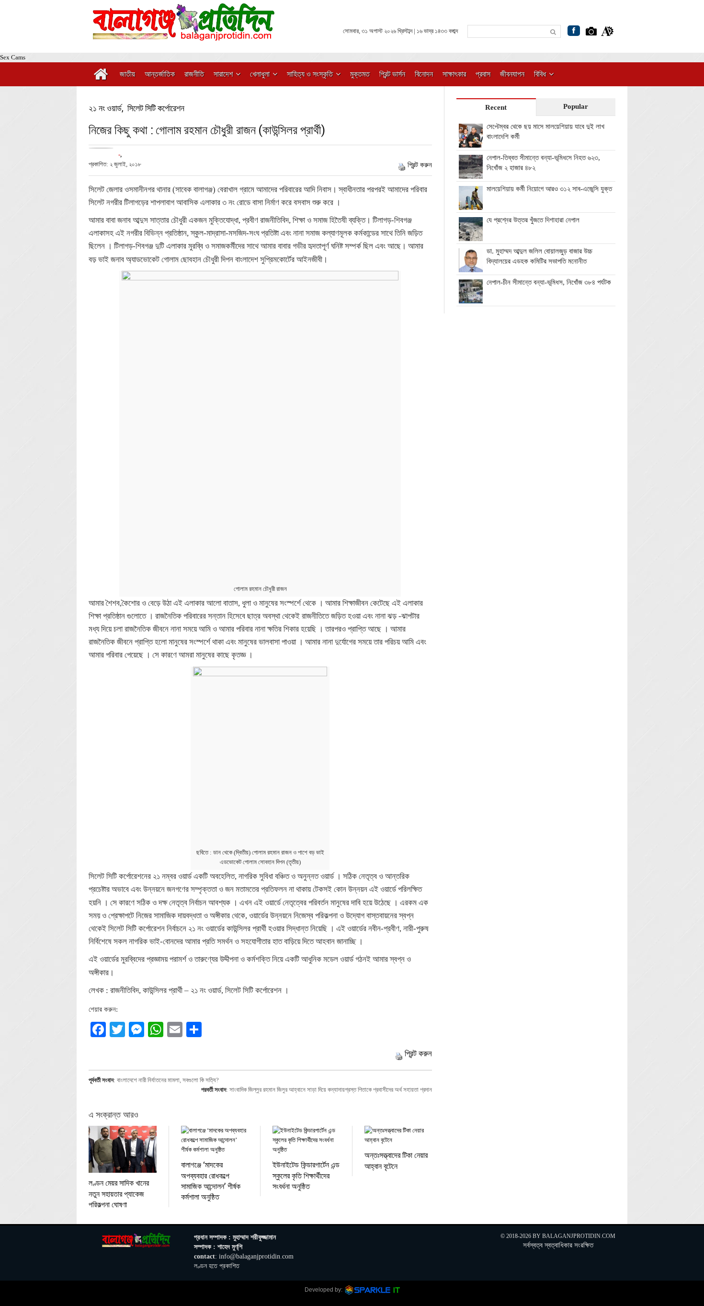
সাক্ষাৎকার (454, 74)
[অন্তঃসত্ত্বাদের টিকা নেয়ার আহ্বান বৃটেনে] (398, 1135)
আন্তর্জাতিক (160, 74)
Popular (575, 106)
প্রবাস (483, 74)
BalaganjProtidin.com (578, 1236)
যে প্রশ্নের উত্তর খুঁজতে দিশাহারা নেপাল (533, 220)
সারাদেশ (223, 74)
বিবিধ (540, 74)
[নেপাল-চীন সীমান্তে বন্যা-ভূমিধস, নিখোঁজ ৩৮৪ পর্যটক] (471, 298)
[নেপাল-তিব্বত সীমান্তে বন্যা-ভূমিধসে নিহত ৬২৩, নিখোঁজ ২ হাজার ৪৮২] (471, 173)
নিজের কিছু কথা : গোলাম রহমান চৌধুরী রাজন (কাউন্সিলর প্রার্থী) (207, 130)
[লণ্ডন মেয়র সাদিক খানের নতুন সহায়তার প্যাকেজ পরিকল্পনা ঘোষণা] (123, 1149)
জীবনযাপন (512, 74)
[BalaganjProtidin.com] (184, 35)
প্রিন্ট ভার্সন (392, 74)
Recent (496, 107)
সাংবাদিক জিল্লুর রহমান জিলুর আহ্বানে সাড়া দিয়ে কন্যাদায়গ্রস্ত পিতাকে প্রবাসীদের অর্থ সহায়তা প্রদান (330, 1089)
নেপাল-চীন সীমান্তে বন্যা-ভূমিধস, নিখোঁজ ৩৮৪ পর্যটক (549, 282)
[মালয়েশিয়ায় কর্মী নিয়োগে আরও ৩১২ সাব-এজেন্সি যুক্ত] (471, 204)
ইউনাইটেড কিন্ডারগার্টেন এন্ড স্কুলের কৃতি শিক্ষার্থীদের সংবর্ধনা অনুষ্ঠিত (306, 1175)
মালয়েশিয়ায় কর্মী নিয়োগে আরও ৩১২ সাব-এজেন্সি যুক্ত (549, 189)
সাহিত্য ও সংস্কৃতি (310, 74)
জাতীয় (127, 74)
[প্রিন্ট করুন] (402, 165)
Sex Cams (12, 57)
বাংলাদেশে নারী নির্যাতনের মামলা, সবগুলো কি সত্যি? (168, 1080)
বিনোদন (424, 74)
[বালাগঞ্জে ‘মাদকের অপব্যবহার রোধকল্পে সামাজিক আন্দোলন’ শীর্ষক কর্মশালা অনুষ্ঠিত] (215, 1140)
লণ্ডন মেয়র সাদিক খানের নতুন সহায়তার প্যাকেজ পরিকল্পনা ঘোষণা (119, 1193)
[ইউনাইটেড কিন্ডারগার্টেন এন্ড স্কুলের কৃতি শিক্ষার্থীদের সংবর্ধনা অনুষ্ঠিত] (306, 1140)
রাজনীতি (194, 74)
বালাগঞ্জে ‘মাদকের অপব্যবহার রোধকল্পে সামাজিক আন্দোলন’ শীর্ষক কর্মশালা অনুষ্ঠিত (210, 1180)
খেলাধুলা (260, 74)
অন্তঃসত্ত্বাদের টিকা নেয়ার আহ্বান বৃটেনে (396, 1160)
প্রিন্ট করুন (420, 165)
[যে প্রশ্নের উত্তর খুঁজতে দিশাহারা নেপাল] (471, 236)
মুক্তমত (360, 74)
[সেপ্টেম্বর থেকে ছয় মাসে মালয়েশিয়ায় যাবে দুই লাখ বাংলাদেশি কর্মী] (471, 142)
